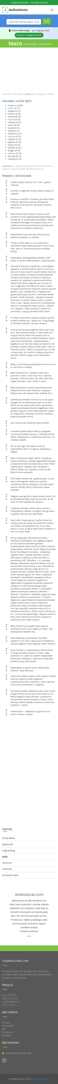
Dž (3, 998)
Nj (12, 1001)
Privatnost (7, 1032)
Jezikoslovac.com (40, 1078)
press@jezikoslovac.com (18, 1053)
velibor (11, 108)
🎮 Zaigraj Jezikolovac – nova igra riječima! (28, 2)
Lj (4, 1001)
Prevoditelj (8, 1025)
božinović (7, 869)
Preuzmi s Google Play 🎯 (29, 35)
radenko (11, 136)
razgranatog (8, 850)
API (3, 1029)
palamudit (7, 844)
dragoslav (12, 105)
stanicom (7, 862)
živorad (11, 119)
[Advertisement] (29, 69)
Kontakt (6, 1035)
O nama (6, 1022)
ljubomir (12, 153)
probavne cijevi (10, 875)
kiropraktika (8, 838)
